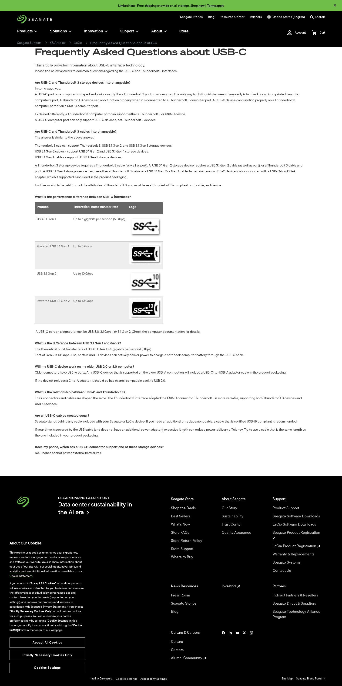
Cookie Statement (21, 576)
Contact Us (282, 570)
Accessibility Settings (154, 679)
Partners (256, 17)
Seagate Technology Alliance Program (296, 614)
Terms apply (215, 5)
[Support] (137, 31)
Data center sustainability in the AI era (95, 508)
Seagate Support (29, 43)
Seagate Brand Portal (309, 678)
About (156, 31)
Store (183, 31)
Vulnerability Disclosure (97, 678)
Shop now (197, 5)
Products (25, 31)
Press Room (181, 595)
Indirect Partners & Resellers (296, 595)
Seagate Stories (191, 17)
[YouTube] (237, 645)
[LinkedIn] (230, 645)
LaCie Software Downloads (295, 524)
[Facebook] (223, 645)
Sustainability (233, 516)
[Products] (36, 31)
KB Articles (57, 43)
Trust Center (232, 524)
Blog (211, 17)
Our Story (230, 508)
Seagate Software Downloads (297, 516)
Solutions (58, 31)
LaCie (78, 43)
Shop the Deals (184, 508)
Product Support (286, 508)
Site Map (287, 678)
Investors (229, 586)
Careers (177, 650)
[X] (244, 645)
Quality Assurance (237, 532)
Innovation (93, 31)
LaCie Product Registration (295, 546)
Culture (177, 641)
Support (127, 31)
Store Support (182, 549)
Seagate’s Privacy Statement (48, 606)
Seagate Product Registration (297, 533)
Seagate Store (183, 499)
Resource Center (232, 17)
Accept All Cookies (47, 642)
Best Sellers (181, 516)
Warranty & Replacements (294, 554)
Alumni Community (187, 658)
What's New (181, 524)
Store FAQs (180, 532)
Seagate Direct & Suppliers (295, 603)
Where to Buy (182, 557)
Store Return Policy (187, 541)
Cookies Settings (126, 678)
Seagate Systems (287, 562)
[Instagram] (251, 645)
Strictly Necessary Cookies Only (47, 655)
